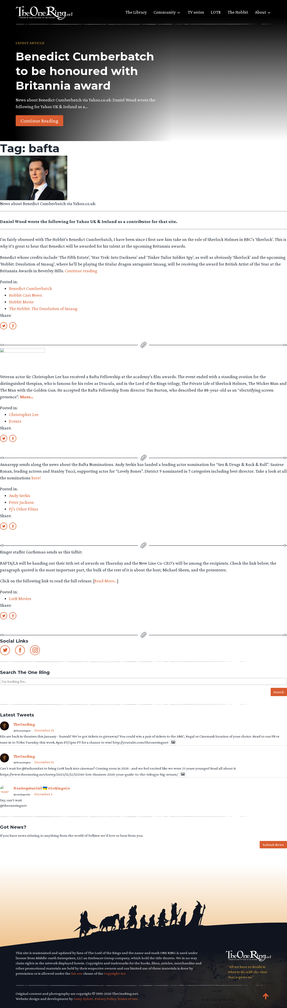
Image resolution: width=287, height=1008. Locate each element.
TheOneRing (24, 724)
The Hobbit (238, 12)
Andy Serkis (19, 495)
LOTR (216, 12)
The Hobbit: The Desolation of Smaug (43, 308)
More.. (26, 396)
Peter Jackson (21, 502)
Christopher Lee (24, 414)
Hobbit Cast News (25, 295)
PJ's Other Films (23, 508)
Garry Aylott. (83, 999)
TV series (196, 12)
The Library (136, 12)
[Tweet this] (3, 325)
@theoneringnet (22, 730)
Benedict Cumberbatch (30, 288)
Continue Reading (39, 120)
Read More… (105, 580)
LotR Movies (20, 598)
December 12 (44, 762)
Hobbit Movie (21, 301)
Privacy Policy (105, 999)
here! (36, 477)
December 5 (43, 794)
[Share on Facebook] (12, 325)
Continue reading (81, 270)
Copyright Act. (115, 973)
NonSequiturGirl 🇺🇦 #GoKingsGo (41, 788)
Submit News (273, 845)
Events (15, 421)
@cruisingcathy (21, 794)
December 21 (44, 730)
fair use (77, 973)
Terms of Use (127, 999)
